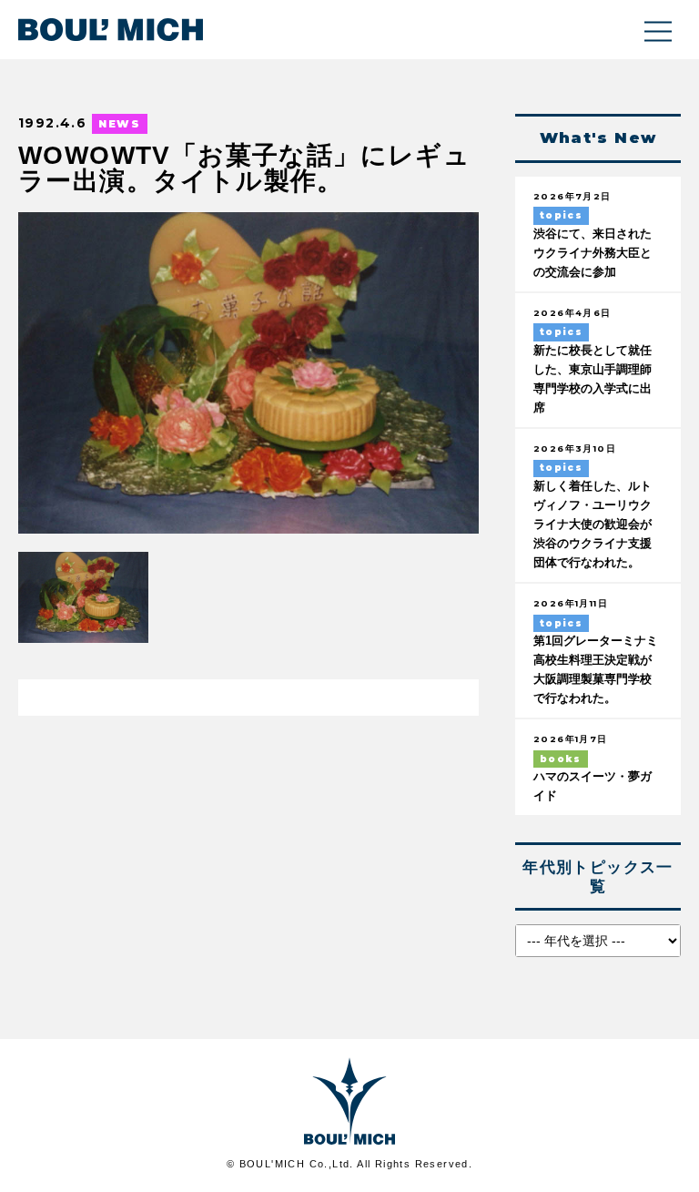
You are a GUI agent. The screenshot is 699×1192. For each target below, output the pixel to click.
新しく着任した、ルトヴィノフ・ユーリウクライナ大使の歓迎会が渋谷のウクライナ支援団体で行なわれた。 (592, 524)
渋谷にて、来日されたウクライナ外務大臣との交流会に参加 (592, 253)
